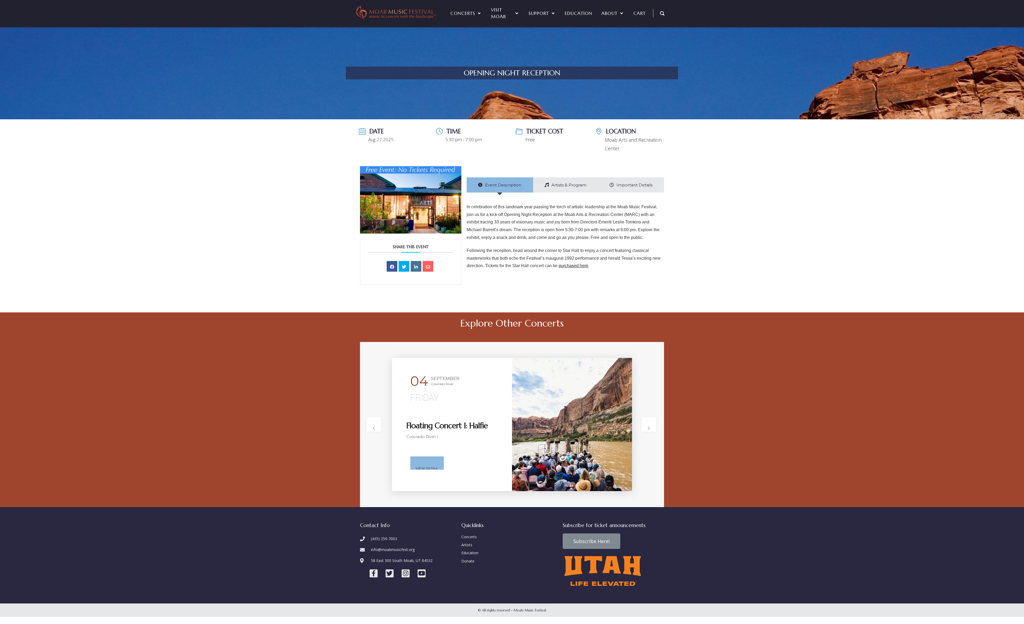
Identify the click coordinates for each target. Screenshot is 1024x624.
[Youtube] (422, 573)
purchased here (573, 265)
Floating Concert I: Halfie (447, 425)
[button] (591, 541)
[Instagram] (406, 573)
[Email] (428, 266)
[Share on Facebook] (392, 266)
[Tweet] (404, 266)
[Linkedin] (416, 266)
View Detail (427, 468)
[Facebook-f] (374, 573)
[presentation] (374, 424)
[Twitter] (390, 573)
